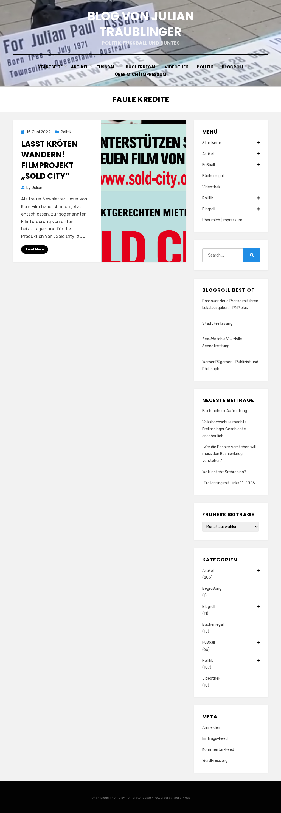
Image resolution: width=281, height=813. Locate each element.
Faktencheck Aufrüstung (224, 411)
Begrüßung (211, 588)
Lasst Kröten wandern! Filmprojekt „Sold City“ (49, 160)
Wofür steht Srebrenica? (224, 472)
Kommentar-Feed (218, 749)
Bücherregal (141, 67)
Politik (205, 67)
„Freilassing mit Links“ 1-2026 (228, 483)
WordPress (182, 798)
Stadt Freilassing (217, 323)
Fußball (106, 67)
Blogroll (233, 67)
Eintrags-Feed (215, 738)
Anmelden (211, 727)
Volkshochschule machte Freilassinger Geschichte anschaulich (224, 429)
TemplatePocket (138, 798)
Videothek (177, 67)
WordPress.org (214, 760)
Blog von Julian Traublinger (140, 24)
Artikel (79, 67)
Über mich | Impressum (140, 74)
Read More (34, 249)
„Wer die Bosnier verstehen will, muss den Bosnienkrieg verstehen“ (229, 454)
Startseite (50, 67)
